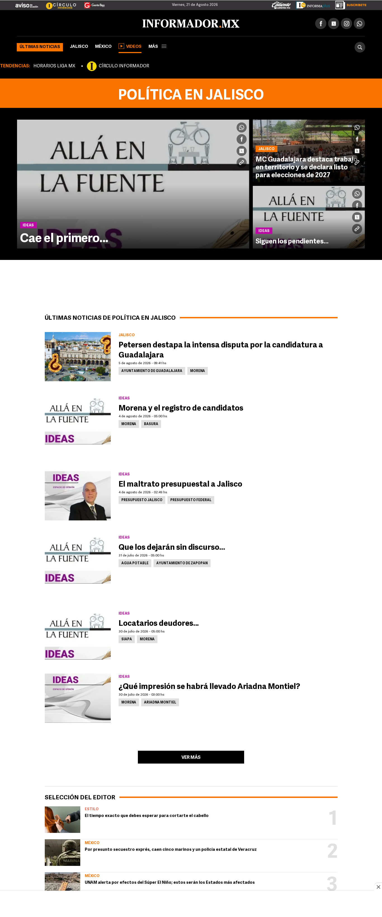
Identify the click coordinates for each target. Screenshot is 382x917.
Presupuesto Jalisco (141, 499)
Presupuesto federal (190, 499)
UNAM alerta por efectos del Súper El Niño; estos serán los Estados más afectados (170, 882)
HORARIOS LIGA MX (54, 65)
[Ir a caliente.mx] (281, 4)
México (103, 46)
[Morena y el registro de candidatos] (78, 418)
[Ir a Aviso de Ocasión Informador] (26, 3)
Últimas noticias (40, 46)
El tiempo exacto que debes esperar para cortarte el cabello (147, 815)
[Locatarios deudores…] (78, 633)
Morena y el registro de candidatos (181, 407)
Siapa (126, 638)
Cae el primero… (64, 238)
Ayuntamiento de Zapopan (182, 562)
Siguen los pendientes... (292, 240)
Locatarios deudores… (159, 623)
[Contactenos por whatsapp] (359, 22)
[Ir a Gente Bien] (91, 3)
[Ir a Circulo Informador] (57, 3)
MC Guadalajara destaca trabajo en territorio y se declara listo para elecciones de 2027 (307, 166)
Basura (151, 423)
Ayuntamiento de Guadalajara (151, 370)
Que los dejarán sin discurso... (172, 547)
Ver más (191, 756)
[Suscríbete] (349, 4)
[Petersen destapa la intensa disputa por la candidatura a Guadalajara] (78, 355)
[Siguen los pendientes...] (309, 216)
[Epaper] (311, 4)
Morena (197, 370)
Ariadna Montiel (160, 701)
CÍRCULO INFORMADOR (124, 65)
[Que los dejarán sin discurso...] (78, 557)
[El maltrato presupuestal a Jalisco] (78, 494)
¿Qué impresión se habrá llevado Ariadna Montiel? (209, 686)
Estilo (92, 808)
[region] (191, 904)
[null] (62, 818)
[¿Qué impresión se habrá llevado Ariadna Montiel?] (78, 697)
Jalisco (79, 46)
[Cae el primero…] (133, 183)
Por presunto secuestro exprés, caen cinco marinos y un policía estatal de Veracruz (171, 849)
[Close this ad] (378, 887)
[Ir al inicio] (83, 22)
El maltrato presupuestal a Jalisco (180, 483)
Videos (134, 46)
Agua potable (134, 562)
